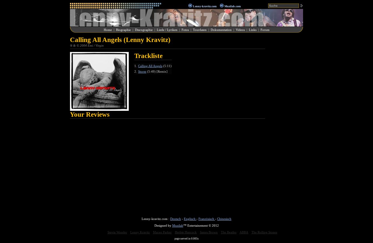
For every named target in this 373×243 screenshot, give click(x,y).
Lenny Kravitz (140, 232)
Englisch (190, 219)
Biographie (123, 30)
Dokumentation (221, 30)
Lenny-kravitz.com (205, 6)
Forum (265, 30)
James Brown (209, 232)
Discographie (144, 30)
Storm (142, 71)
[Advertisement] (285, 123)
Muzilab (177, 225)
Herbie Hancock (186, 232)
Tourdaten (200, 30)
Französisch (206, 219)
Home (108, 30)
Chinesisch (224, 219)
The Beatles (228, 232)
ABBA (244, 232)
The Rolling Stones (264, 232)
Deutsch (175, 219)
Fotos (185, 30)
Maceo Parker (162, 232)
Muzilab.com (232, 6)
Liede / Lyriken (167, 30)
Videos (240, 30)
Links (252, 30)
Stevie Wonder (117, 232)
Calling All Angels (150, 66)
